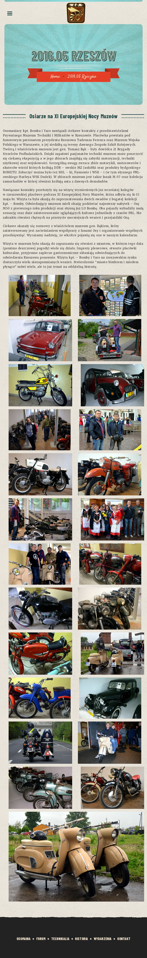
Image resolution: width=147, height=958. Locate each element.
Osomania (24, 939)
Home (55, 77)
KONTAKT (123, 939)
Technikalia (60, 939)
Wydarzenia (103, 939)
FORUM (41, 939)
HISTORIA (81, 939)
